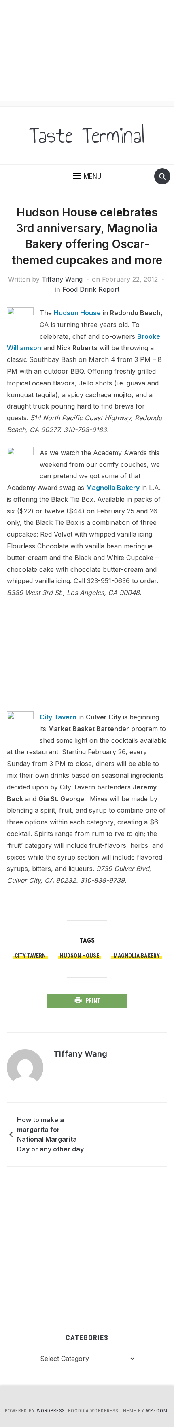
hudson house (79, 955)
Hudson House (77, 313)
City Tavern (58, 717)
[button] (87, 176)
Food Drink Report (90, 289)
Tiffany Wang (62, 279)
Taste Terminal (87, 135)
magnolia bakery (136, 955)
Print (92, 1000)
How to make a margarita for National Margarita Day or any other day (50, 1134)
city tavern (30, 955)
